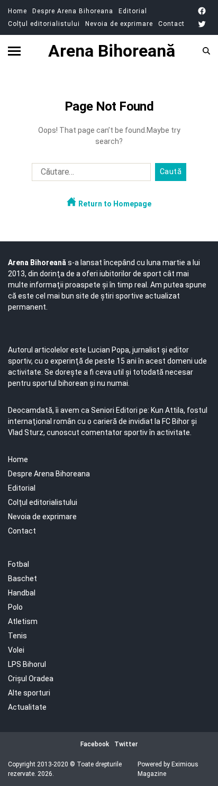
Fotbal (18, 564)
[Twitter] (201, 24)
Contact (171, 24)
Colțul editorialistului (44, 24)
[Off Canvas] (14, 51)
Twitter (126, 744)
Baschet (22, 578)
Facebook (94, 744)
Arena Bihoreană (111, 50)
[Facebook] (201, 10)
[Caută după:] (89, 174)
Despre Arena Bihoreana (72, 11)
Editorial (133, 11)
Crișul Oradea (30, 678)
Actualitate (27, 707)
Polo (15, 607)
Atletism (23, 621)
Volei (16, 650)
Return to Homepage (114, 204)
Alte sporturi (29, 693)
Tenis (17, 635)
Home (17, 11)
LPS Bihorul (27, 664)
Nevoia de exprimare (119, 24)
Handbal (21, 593)
